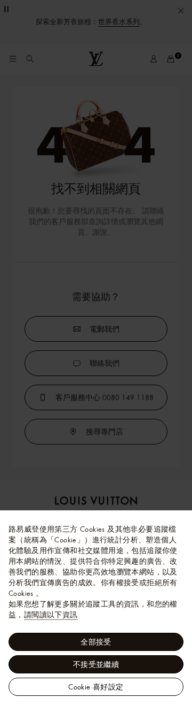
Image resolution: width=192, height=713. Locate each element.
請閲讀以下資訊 (51, 614)
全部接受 (96, 642)
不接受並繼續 (96, 664)
